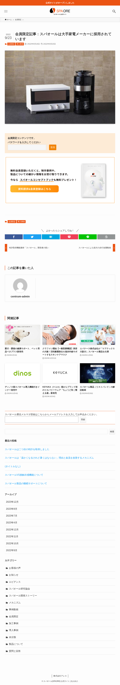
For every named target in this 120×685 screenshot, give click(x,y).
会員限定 (11, 44)
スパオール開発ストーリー (23, 595)
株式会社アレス (60, 676)
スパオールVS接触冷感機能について (24, 475)
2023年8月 (11, 509)
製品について (16, 644)
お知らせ (13, 575)
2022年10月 (12, 543)
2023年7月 (11, 515)
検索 (112, 431)
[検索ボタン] (114, 11)
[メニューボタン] (6, 11)
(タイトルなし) (12, 466)
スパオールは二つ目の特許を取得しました (27, 449)
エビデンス (15, 582)
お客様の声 (15, 568)
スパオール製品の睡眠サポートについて (26, 483)
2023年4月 (11, 522)
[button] (14, 236)
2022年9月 (11, 550)
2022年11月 (12, 536)
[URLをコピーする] (106, 236)
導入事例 (20, 44)
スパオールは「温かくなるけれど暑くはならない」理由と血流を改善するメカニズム (49, 458)
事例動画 (13, 609)
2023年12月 (12, 502)
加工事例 (13, 623)
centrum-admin (20, 296)
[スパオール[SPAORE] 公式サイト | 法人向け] (59, 11)
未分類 (12, 637)
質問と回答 (15, 651)
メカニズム (15, 602)
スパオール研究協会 (19, 588)
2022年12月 (12, 529)
